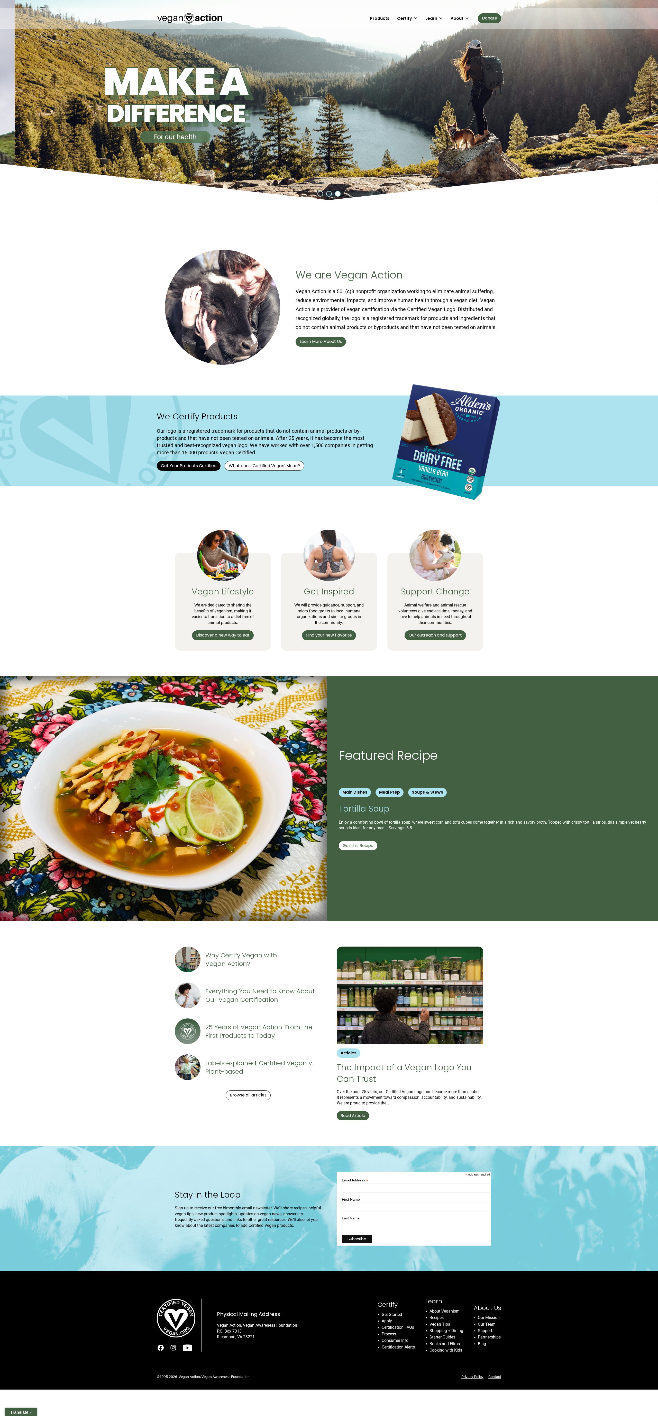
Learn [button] (431, 18)
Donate (489, 18)
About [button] (457, 18)
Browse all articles (248, 1095)
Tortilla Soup (365, 808)
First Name (351, 1199)
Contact (494, 1377)
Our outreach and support (435, 635)
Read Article (353, 1116)
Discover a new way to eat (223, 635)
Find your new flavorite (329, 635)
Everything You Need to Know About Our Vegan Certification (260, 995)
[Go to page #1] (320, 194)
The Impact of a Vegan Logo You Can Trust (404, 1073)
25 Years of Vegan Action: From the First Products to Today (258, 1031)
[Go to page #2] (329, 194)
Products (379, 18)
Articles (349, 1053)
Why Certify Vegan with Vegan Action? (241, 959)
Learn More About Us (321, 341)
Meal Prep (389, 792)
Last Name (351, 1218)
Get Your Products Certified (188, 466)
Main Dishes (354, 792)
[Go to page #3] (338, 194)
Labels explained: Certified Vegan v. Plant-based (259, 1067)
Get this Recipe (358, 846)
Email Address (355, 1180)
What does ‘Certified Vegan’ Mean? (264, 466)
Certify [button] (404, 18)
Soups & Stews (427, 792)
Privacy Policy (472, 1377)
